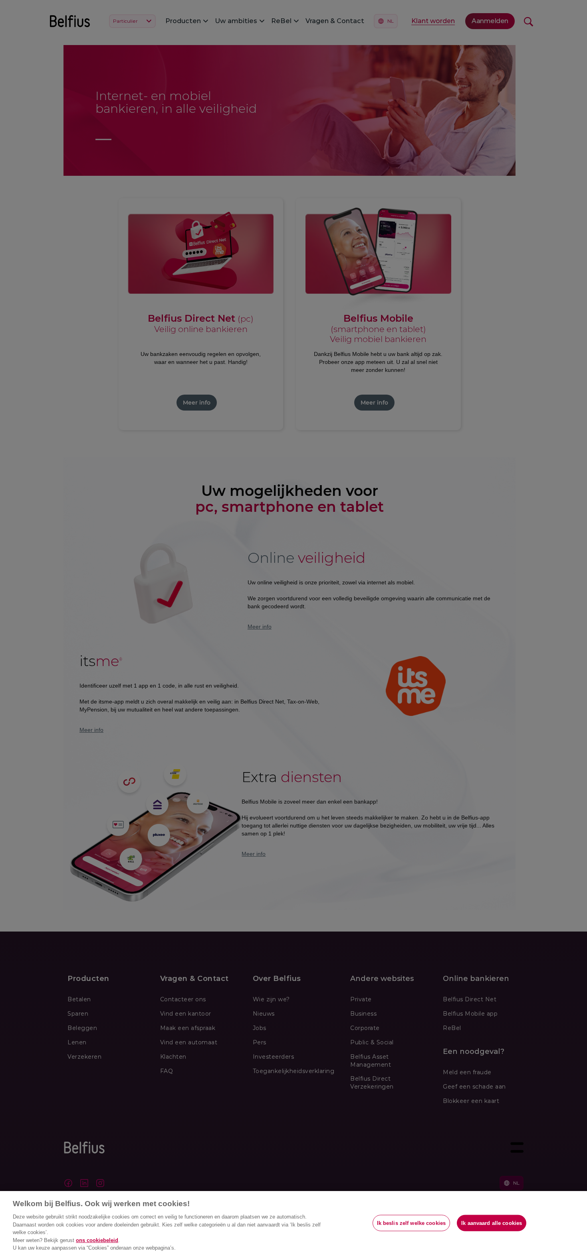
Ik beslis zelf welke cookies (411, 1223)
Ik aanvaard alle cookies (491, 1223)
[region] (293, 1223)
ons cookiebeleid (97, 1240)
